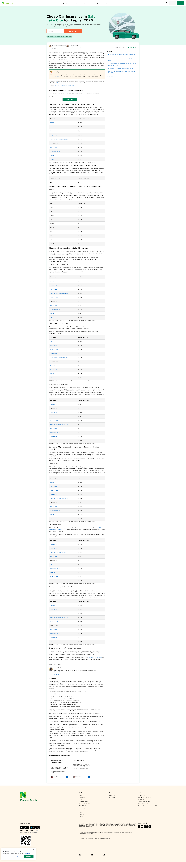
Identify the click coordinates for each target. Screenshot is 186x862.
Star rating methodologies (86, 808)
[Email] (56, 675)
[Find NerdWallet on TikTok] (150, 826)
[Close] (33, 849)
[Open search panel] (166, 3)
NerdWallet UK (97, 854)
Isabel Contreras (59, 668)
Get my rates (70, 99)
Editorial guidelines (84, 805)
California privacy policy (144, 801)
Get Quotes (73, 31)
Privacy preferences (143, 803)
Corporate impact (83, 801)
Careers (81, 799)
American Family (55, 151)
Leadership (82, 797)
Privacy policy (141, 799)
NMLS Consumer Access (84, 830)
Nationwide (53, 127)
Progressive (53, 135)
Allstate (52, 155)
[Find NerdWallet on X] (139, 826)
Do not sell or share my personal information (150, 805)
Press (80, 812)
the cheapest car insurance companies (68, 83)
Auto (55, 8)
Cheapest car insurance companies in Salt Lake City (121, 55)
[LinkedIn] (58, 675)
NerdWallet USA (85, 854)
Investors (81, 816)
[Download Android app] (35, 827)
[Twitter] (54, 675)
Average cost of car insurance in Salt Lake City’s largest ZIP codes (122, 64)
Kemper (52, 572)
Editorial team (83, 810)
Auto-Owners (54, 131)
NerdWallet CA (109, 854)
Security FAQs (112, 797)
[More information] (71, 36)
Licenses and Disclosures (96, 830)
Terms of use (141, 795)
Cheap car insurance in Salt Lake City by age (121, 68)
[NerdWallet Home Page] (7, 3)
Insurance (48, 8)
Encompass (53, 436)
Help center (112, 795)
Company (81, 795)
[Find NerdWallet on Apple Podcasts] (147, 826)
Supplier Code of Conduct (145, 797)
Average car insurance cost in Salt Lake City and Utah (122, 59)
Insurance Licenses (130, 835)
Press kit (81, 814)
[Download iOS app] (24, 827)
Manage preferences (16, 856)
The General (53, 147)
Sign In (172, 2)
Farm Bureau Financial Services (59, 139)
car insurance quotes (56, 76)
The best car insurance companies (64, 85)
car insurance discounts (95, 657)
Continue (28, 856)
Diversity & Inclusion (84, 803)
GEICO (52, 123)
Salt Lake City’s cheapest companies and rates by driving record (121, 72)
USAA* (52, 159)
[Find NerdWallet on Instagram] (145, 826)
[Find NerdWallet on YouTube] (142, 826)
